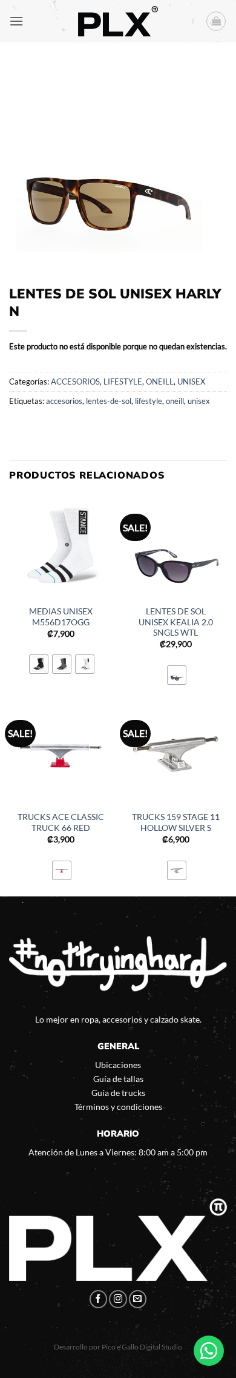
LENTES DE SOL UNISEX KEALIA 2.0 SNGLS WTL (176, 622)
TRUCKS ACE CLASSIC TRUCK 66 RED (61, 822)
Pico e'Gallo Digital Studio (142, 1347)
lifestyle (148, 401)
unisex (199, 401)
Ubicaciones (118, 1065)
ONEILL (160, 381)
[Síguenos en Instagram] (118, 1299)
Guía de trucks (118, 1092)
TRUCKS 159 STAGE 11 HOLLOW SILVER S (176, 822)
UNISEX (191, 381)
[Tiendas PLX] (118, 21)
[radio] (39, 664)
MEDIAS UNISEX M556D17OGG (61, 617)
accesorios (64, 401)
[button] (16, 21)
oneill (175, 401)
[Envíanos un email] (138, 1299)
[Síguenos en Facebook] (99, 1299)
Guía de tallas (118, 1079)
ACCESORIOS (75, 381)
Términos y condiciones (118, 1106)
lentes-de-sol (108, 401)
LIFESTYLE (122, 381)
